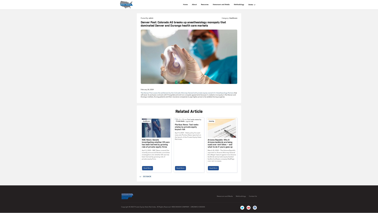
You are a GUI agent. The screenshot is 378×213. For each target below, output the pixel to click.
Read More (147, 168)
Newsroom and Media (221, 4)
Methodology (239, 4)
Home (185, 4)
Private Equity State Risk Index (145, 207)
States (250, 5)
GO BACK (147, 177)
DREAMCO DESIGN (198, 207)
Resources (204, 4)
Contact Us (253, 196)
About (194, 4)
